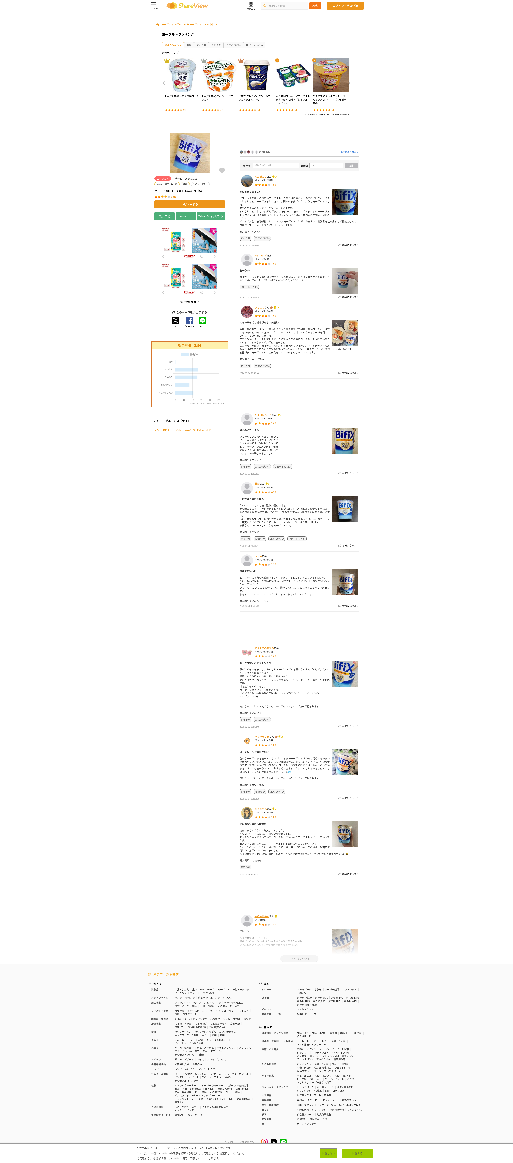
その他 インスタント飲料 (219, 1098)
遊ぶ (266, 984)
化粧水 (318, 1090)
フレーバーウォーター (211, 1085)
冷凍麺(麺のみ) (217, 1027)
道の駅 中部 (303, 1001)
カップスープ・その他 (186, 1035)
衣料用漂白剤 (319, 1033)
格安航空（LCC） (319, 1119)
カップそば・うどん (205, 1031)
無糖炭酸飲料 (225, 1088)
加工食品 (156, 1002)
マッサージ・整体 (326, 1104)
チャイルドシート (334, 1079)
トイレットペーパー (308, 1041)
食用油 (236, 1018)
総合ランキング (173, 45)
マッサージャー (330, 1100)
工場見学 (302, 992)
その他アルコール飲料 (187, 1080)
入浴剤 (345, 1049)
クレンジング (304, 1090)
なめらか (216, 45)
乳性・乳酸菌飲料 (192, 1088)
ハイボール (215, 1073)
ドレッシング (200, 1018)
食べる (157, 984)
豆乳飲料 (179, 1102)
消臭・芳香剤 (321, 1064)
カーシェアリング (306, 1123)
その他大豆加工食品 (228, 1006)
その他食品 (157, 1107)
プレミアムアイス (216, 1059)
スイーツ (156, 1059)
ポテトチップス (218, 1051)
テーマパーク (304, 989)
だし (187, 1018)
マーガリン (181, 992)
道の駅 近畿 (319, 1001)
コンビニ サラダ (206, 1069)
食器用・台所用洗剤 (351, 1033)
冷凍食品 (156, 1023)
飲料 (153, 1085)
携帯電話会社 (337, 1109)
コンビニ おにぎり (184, 1069)
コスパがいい (233, 45)
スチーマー (313, 1100)
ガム (204, 1051)
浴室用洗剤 (340, 1059)
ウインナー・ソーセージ (188, 1002)
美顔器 (300, 1100)
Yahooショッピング (210, 216)
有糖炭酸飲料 (242, 1088)
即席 (153, 1031)
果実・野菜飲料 (183, 1092)
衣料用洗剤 (303, 1033)
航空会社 (302, 1119)
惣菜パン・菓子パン (209, 997)
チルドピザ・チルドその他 (189, 1043)
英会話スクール (305, 1114)
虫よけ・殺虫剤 (340, 1064)
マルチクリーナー (333, 1071)
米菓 (201, 1054)
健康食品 (197, 1064)
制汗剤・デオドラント (309, 1095)
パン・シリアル (159, 997)
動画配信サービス (306, 1014)
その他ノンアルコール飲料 (216, 1077)
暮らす (268, 1027)
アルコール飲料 (159, 1073)
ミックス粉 (193, 1010)
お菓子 (155, 1048)
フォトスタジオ (305, 1009)
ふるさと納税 (354, 1109)
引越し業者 (303, 1109)
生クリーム (198, 989)
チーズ (210, 989)
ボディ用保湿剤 (345, 1087)
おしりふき (303, 1082)
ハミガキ (302, 1055)
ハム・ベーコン (212, 1002)
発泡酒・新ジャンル (195, 1073)
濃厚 (189, 45)
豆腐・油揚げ (207, 1006)
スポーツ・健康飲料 (237, 1085)
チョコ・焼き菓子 (184, 1048)
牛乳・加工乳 (182, 989)
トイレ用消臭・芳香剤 (334, 1041)
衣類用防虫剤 (304, 1067)
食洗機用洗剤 (304, 1036)
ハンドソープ (331, 1049)
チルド (155, 1039)
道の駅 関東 (352, 997)
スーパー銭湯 (332, 989)
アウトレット (349, 989)
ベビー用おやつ (322, 1075)
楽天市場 (164, 216)
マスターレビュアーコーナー (190, 1110)
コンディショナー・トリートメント (331, 1052)
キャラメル (245, 1048)
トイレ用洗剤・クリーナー (311, 1044)
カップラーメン (183, 1031)
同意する (357, 1153)
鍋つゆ (247, 1018)
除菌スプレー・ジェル (309, 1071)
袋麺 (214, 1035)
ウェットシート (342, 1067)
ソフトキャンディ (226, 1048)
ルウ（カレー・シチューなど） (219, 1010)
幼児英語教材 (324, 1114)
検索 (315, 5)
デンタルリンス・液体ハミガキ (314, 1059)
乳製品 (155, 989)
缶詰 (177, 1014)
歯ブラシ (314, 1055)
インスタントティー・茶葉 (189, 1098)
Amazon (185, 216)
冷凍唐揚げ (201, 1023)
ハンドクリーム (325, 1087)
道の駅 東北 (321, 997)
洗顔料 (300, 1049)
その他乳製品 (207, 992)
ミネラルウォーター (185, 1085)
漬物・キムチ (182, 1006)
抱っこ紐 (302, 1079)
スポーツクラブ (305, 1104)
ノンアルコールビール (187, 1077)
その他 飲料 (216, 1092)
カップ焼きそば (227, 1031)
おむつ (350, 1079)
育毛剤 (327, 1095)
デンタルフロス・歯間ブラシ (338, 1055)
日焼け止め (339, 1090)
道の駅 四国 (350, 1001)
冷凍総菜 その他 (218, 1023)
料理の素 (179, 1010)
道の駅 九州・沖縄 (307, 1004)
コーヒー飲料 (232, 1092)
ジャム (226, 1018)
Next (348, 83)
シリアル (228, 997)
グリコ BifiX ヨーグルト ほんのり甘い (196, 24)
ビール (178, 1073)
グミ (177, 1051)
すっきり (201, 45)
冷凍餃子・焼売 (183, 1023)
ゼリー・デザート (184, 1059)
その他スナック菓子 (185, 1054)
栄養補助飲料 (243, 1098)
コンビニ (156, 1069)
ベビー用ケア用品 (321, 1082)
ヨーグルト (168, 24)
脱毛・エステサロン (350, 1104)
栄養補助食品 (182, 1064)
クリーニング (319, 1109)
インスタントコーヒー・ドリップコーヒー (197, 1095)
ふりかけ (215, 1018)
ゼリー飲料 (201, 1092)
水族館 (318, 989)
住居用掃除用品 (322, 1067)
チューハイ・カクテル (237, 1073)
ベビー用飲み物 (342, 1075)
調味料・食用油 (159, 1018)
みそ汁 (205, 1035)
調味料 (178, 1018)
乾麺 (222, 1035)
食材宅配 (179, 1115)
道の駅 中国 (334, 1001)
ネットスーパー (195, 1115)
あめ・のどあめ (205, 1048)
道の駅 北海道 (304, 997)
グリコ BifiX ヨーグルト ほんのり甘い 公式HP (182, 430)
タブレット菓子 (191, 1051)
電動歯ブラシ (349, 1100)
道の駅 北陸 (337, 997)
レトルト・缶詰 (159, 1010)
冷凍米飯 (235, 1023)
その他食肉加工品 (233, 1002)
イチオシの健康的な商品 (215, 1107)
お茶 (177, 1088)
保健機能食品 (158, 1064)
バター (193, 992)
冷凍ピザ (179, 1027)
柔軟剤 (333, 1033)
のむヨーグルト (240, 989)
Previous (165, 83)
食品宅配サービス (161, 1115)
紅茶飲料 (209, 1088)
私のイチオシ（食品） (187, 1107)
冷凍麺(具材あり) (196, 1027)
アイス (200, 1059)
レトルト (244, 1010)
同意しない (328, 1153)
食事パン (190, 997)
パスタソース (190, 1014)
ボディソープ (314, 1049)
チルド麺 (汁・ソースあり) (189, 1039)
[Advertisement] (299, 134)
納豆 (194, 1006)
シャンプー (303, 1052)
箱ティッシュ (304, 1064)
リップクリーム (305, 1087)
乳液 (327, 1090)
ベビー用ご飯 (304, 1075)
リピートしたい (254, 45)
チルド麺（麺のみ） (217, 1039)
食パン (178, 997)
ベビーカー (316, 1079)
